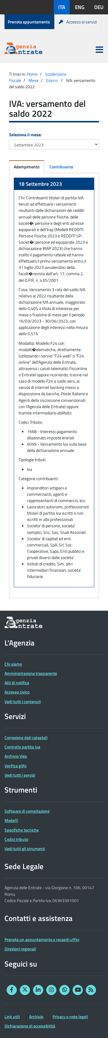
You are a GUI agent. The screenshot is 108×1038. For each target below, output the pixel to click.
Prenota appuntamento (29, 22)
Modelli (11, 820)
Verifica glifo (15, 766)
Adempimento (26, 167)
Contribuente (61, 167)
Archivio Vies (15, 756)
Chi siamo (13, 664)
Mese (33, 80)
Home (32, 74)
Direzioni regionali (20, 949)
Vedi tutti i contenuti (22, 701)
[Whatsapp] (64, 990)
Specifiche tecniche (21, 830)
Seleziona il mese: (25, 134)
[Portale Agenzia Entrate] (23, 49)
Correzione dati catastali (25, 737)
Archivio (36, 1016)
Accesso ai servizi (81, 22)
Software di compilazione (27, 811)
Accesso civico (16, 692)
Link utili (12, 1016)
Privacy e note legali (70, 1016)
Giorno (52, 80)
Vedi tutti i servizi (19, 775)
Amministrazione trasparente (30, 673)
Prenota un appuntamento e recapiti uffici (41, 939)
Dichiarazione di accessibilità (29, 1026)
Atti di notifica (16, 682)
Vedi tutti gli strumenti (24, 848)
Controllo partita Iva (22, 747)
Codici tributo (16, 839)
